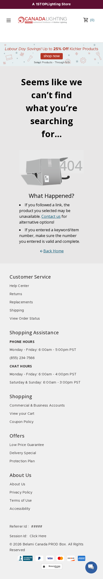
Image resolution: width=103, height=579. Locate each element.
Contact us (51, 216)
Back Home (53, 251)
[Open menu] (8, 20)
